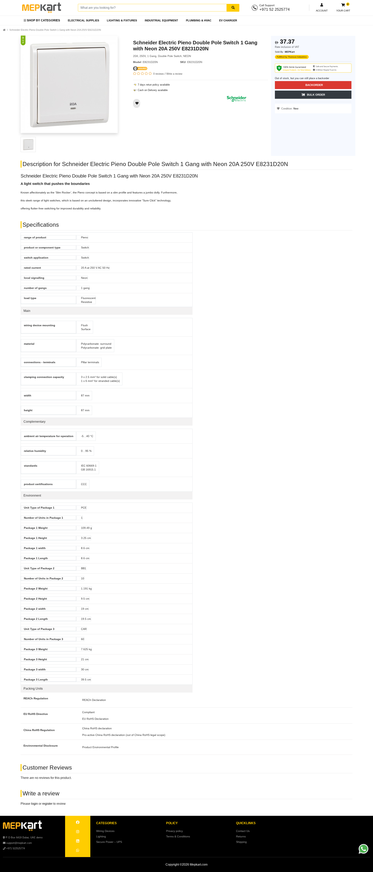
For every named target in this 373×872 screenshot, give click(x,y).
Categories (106, 823)
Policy (172, 823)
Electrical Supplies (83, 20)
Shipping (241, 841)
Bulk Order (316, 94)
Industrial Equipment (161, 20)
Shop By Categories (43, 20)
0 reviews (158, 73)
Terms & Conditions (178, 836)
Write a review (174, 73)
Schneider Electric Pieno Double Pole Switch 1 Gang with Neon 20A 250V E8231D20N (55, 30)
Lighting (101, 836)
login (34, 803)
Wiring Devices (105, 831)
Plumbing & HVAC (198, 20)
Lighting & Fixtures (122, 20)
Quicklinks (246, 823)
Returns (241, 836)
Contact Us (243, 831)
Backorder (314, 85)
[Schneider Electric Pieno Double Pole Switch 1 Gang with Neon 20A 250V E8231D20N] (69, 86)
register (47, 803)
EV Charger (228, 20)
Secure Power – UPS (109, 841)
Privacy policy (174, 831)
